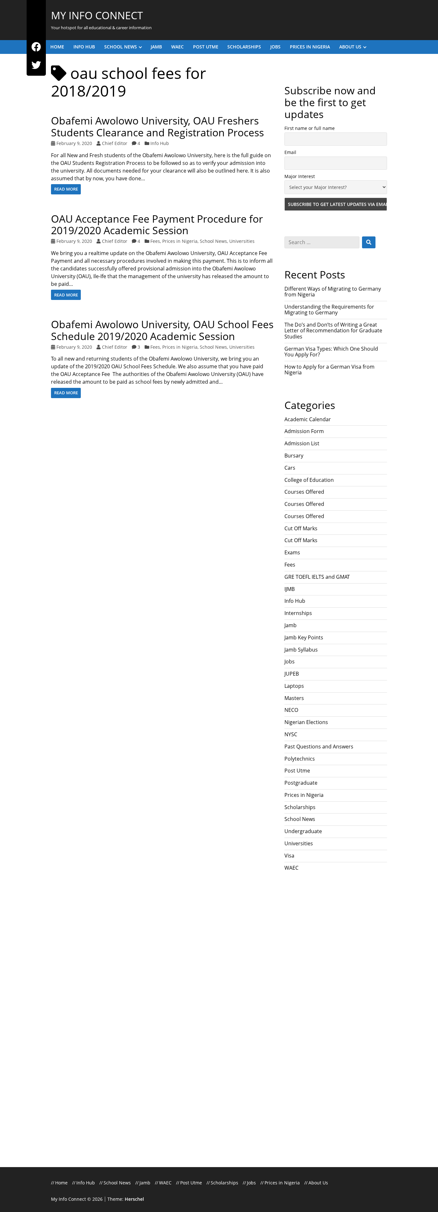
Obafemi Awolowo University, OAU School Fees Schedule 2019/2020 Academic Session (162, 330)
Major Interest (299, 176)
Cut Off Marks (300, 528)
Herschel (134, 1199)
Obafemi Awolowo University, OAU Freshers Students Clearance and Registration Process (157, 126)
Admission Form (304, 431)
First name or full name (309, 128)
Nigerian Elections (306, 722)
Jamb (156, 47)
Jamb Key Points (303, 637)
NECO (291, 709)
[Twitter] (36, 65)
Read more (66, 189)
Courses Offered (304, 491)
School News (120, 47)
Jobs (275, 47)
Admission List (301, 443)
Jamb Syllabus (301, 649)
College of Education (309, 479)
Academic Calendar (307, 419)
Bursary (293, 455)
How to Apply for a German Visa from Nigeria (329, 369)
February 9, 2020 (74, 143)
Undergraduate (303, 831)
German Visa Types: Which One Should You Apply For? (331, 351)
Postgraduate (300, 782)
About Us (350, 47)
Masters (294, 698)
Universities (242, 241)
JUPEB (291, 673)
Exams (292, 552)
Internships (298, 613)
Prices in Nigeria (310, 47)
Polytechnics (299, 758)
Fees (155, 241)
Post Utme (205, 47)
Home (57, 47)
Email (290, 152)
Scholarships (244, 47)
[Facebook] (36, 47)
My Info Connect (97, 15)
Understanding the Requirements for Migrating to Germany (329, 309)
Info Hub (84, 47)
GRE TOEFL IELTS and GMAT (317, 576)
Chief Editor (114, 143)
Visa (289, 855)
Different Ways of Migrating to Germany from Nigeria (332, 291)
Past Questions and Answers (318, 746)
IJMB (289, 589)
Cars (289, 467)
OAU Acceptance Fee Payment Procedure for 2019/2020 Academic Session (157, 224)
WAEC (177, 47)
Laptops (294, 685)
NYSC (290, 734)
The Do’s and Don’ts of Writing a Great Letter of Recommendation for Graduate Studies (333, 330)
